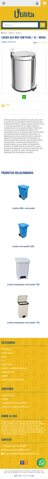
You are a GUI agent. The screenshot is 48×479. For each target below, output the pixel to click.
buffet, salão (6, 364)
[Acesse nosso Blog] (26, 463)
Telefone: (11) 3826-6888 (14, 446)
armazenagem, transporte (12, 380)
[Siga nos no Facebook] (22, 463)
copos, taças (7, 353)
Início (5, 33)
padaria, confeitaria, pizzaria (14, 368)
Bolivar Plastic (42, 42)
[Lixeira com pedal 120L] (23, 234)
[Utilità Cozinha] (24, 13)
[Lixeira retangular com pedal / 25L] (23, 272)
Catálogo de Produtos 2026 (13, 403)
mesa (3, 357)
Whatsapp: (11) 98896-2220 (16, 450)
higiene (11, 33)
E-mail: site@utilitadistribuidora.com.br (21, 454)
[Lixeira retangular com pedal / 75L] (23, 310)
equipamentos (7, 372)
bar (2, 360)
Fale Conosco (7, 395)
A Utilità (4, 399)
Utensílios (5, 349)
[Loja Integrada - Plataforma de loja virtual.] (24, 475)
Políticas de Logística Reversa (15, 407)
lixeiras (18, 33)
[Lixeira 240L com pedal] (23, 196)
